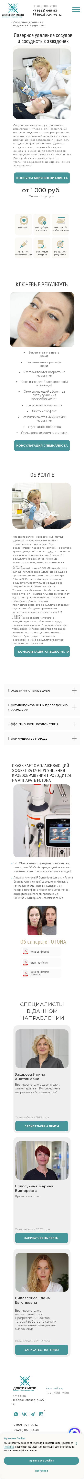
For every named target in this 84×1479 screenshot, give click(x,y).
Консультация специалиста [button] (42, 178)
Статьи (49, 1418)
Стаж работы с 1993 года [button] (32, 1117)
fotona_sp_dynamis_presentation (40, 973)
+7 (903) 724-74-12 (47, 14)
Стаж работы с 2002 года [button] (32, 1229)
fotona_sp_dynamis (39, 951)
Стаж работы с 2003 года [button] (32, 1341)
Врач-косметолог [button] (27, 1196)
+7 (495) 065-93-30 (25, 1430)
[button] (42, 1272)
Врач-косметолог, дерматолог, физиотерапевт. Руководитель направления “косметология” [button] (37, 1088)
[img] (76, 9)
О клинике (51, 1414)
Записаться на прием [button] (42, 1349)
